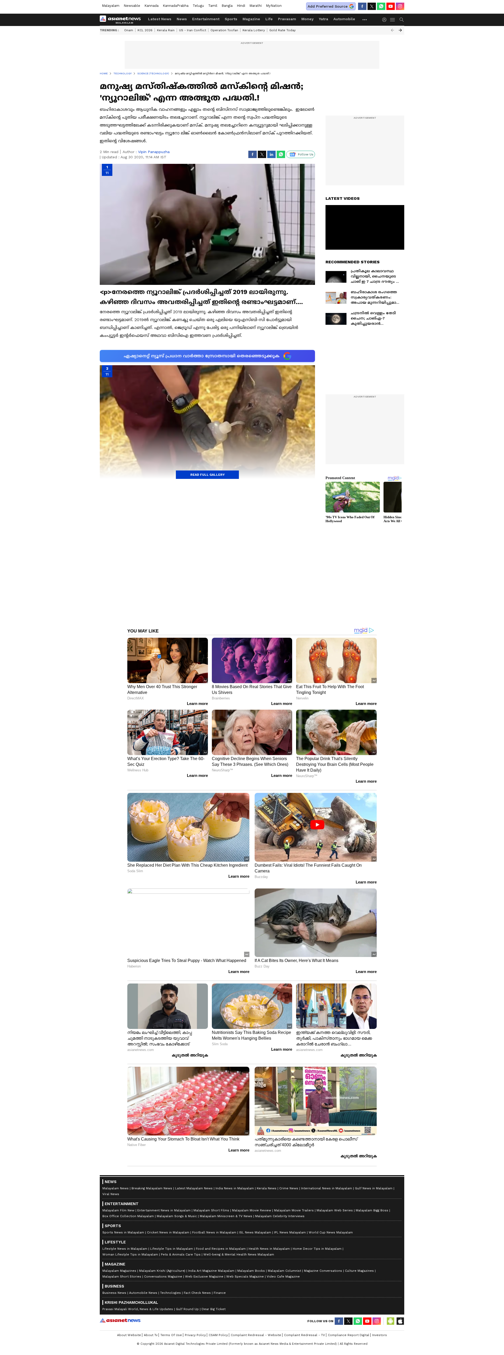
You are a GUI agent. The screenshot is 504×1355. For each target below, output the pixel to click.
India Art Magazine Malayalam (211, 1271)
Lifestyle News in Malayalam (124, 1249)
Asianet (120, 1320)
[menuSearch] (402, 20)
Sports (231, 19)
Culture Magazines (359, 1271)
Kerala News (266, 1188)
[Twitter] (372, 6)
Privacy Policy (195, 1335)
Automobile (344, 19)
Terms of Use (171, 1335)
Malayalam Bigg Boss (372, 1210)
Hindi (241, 6)
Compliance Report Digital (348, 1335)
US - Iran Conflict (192, 30)
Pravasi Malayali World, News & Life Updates (137, 1309)
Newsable (132, 6)
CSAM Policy (218, 1335)
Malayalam (110, 6)
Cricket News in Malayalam (168, 1232)
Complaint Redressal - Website (256, 1335)
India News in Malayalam (235, 1188)
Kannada (151, 6)
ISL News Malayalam (255, 1232)
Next (400, 30)
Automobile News (143, 1293)
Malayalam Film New (118, 1210)
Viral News (110, 1194)
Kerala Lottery (254, 30)
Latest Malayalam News (194, 1188)
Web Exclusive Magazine (204, 1276)
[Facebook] (362, 6)
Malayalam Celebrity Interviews (279, 1216)
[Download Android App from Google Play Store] (390, 1321)
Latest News (159, 19)
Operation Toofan (224, 30)
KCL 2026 (145, 30)
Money (307, 19)
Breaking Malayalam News (152, 1188)
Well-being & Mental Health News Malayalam (238, 1254)
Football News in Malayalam (214, 1232)
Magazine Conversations (323, 1271)
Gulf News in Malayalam (373, 1188)
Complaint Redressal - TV (304, 1335)
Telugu (198, 6)
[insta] (400, 6)
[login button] (385, 19)
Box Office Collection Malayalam (128, 1216)
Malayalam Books (251, 1271)
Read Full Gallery (207, 475)
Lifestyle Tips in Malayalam (171, 1249)
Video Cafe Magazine (283, 1276)
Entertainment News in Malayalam (164, 1210)
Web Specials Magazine (245, 1276)
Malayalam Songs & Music (177, 1216)
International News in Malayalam (326, 1188)
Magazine (251, 19)
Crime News (288, 1188)
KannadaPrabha (175, 6)
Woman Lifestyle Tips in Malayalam (130, 1254)
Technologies (170, 1293)
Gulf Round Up (187, 1309)
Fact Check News (197, 1293)
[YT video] (390, 6)
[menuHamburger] (392, 19)
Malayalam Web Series (335, 1210)
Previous (392, 30)
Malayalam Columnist (284, 1271)
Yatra (323, 19)
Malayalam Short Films (211, 1210)
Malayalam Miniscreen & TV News (226, 1216)
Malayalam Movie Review (251, 1210)
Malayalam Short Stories (121, 1276)
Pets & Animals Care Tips (181, 1254)
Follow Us (305, 154)
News (182, 19)
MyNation (274, 6)
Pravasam (287, 19)
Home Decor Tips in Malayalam (317, 1249)
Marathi (255, 6)
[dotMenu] (365, 19)
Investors (379, 1335)
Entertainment (205, 19)
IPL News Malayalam (290, 1232)
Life (269, 19)
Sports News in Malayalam (123, 1232)
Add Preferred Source (328, 6)
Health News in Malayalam (269, 1249)
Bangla (227, 6)
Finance (220, 1293)
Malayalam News (115, 1188)
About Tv (151, 1335)
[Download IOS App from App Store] (400, 1321)
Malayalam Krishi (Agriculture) (162, 1271)
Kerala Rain (166, 30)
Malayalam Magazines (119, 1271)
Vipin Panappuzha (154, 152)
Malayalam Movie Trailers (294, 1210)
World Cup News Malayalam (331, 1232)
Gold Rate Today (282, 30)
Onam (128, 30)
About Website (129, 1335)
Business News (114, 1293)
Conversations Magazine (163, 1276)
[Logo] (122, 20)
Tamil (212, 6)
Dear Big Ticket (213, 1309)
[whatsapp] (381, 6)
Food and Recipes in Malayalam (221, 1249)
